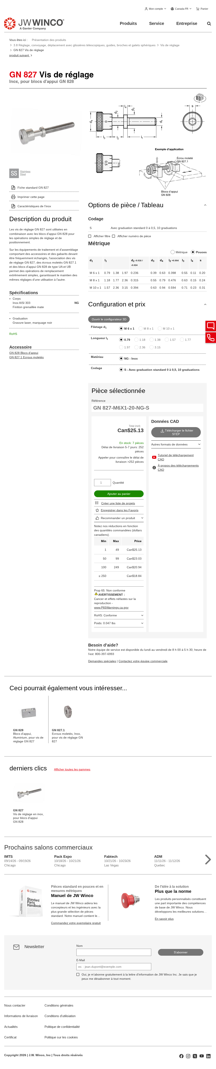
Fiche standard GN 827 (33, 187)
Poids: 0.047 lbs (104, 623)
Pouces (201, 252)
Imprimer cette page (31, 197)
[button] (156, 9)
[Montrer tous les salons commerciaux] (208, 858)
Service (156, 23)
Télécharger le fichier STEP (179, 432)
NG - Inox (131, 358)
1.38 (158, 339)
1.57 (173, 339)
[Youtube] (201, 1055)
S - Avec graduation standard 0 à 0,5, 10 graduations (162, 369)
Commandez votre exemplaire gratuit (76, 923)
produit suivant (19, 55)
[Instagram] (188, 1055)
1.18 (142, 339)
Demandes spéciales (102, 661)
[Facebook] (181, 1055)
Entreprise (186, 23)
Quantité (118, 482)
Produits (128, 23)
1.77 (188, 339)
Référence (98, 400)
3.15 (158, 347)
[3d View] (200, 98)
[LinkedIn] (208, 1055)
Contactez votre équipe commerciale (143, 661)
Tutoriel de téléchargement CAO (176, 457)
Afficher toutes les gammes (72, 769)
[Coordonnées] (210, 337)
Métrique (182, 252)
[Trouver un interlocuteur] (210, 326)
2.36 (142, 347)
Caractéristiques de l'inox (34, 206)
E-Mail (80, 960)
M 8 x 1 (149, 328)
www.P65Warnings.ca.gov (111, 607)
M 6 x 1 (129, 328)
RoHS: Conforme (105, 615)
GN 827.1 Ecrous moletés (26, 357)
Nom (79, 945)
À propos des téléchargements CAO (178, 467)
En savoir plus (164, 918)
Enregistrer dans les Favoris (119, 510)
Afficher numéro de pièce (134, 236)
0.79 (127, 339)
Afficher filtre (102, 236)
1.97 (127, 347)
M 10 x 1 (168, 328)
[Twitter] (195, 1055)
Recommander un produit (118, 518)
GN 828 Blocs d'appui (23, 353)
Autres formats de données (169, 444)
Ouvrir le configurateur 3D (109, 319)
